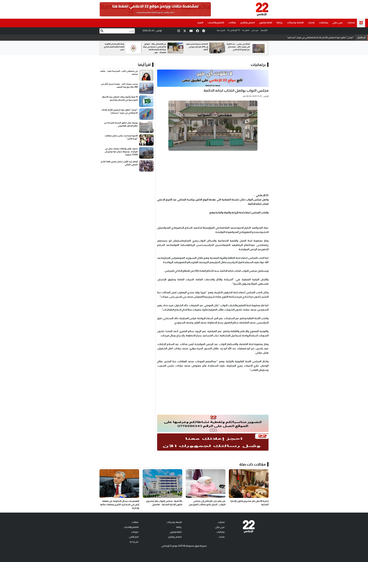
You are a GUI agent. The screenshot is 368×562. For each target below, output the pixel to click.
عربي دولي (337, 22)
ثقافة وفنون (265, 22)
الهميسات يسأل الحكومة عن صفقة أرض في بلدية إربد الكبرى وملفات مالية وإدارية (119, 504)
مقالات (232, 22)
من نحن (254, 30)
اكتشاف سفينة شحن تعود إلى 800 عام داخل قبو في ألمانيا (239, 47)
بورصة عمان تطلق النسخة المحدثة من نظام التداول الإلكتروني (325, 37)
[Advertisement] (213, 173)
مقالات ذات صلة (252, 464)
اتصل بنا (245, 30)
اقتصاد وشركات (295, 22)
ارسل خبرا (221, 30)
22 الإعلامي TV (233, 30)
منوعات (134, 532)
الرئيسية (264, 30)
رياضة (279, 22)
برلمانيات (323, 22)
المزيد (200, 22)
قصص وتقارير (247, 22)
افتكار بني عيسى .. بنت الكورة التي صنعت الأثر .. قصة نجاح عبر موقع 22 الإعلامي (112, 47)
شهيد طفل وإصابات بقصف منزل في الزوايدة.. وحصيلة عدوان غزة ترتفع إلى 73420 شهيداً (121, 151)
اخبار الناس (133, 537)
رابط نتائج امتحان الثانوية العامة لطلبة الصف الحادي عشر (156, 47)
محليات (351, 22)
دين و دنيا (134, 541)
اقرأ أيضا (144, 65)
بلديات (311, 22)
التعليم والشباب (216, 22)
